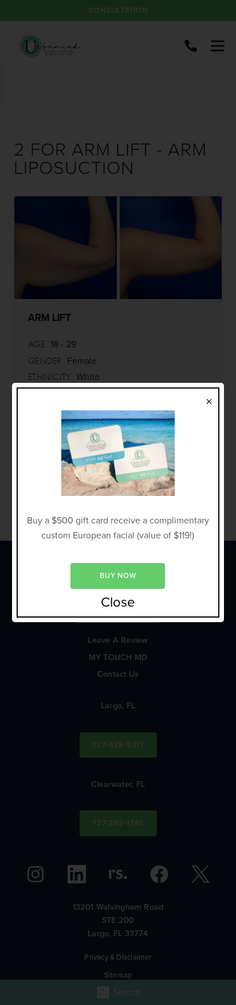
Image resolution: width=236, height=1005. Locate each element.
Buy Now (118, 575)
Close (118, 603)
